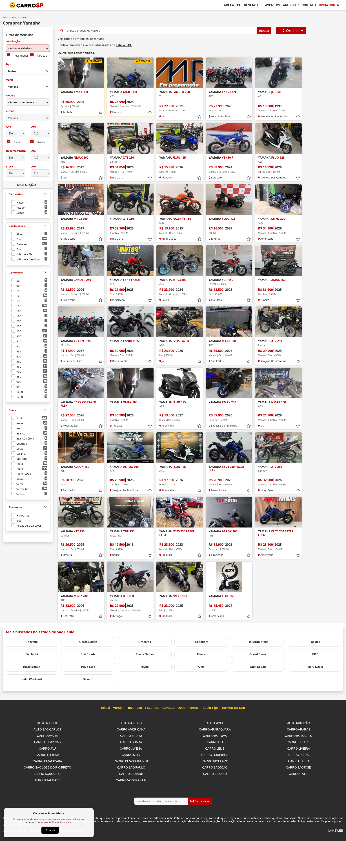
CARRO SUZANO (215, 773)
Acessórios (16, 507)
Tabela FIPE (124, 45)
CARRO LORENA (47, 754)
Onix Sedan (258, 666)
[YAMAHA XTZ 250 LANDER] (130, 138)
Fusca (201, 654)
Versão (10, 111)
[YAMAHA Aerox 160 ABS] (81, 447)
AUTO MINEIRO (131, 723)
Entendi (50, 830)
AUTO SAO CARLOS (47, 729)
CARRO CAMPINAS (47, 742)
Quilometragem (16, 151)
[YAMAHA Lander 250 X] (179, 73)
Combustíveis (17, 225)
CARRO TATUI (298, 773)
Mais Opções (27, 185)
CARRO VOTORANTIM (131, 780)
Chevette (31, 641)
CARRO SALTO (298, 761)
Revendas (252, 5)
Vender (118, 708)
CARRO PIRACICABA (47, 761)
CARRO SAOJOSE (298, 767)
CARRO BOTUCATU (298, 735)
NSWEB (337, 830)
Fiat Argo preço (258, 641)
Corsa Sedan (88, 641)
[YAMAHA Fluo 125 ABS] (278, 138)
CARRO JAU (47, 748)
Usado (41, 142)
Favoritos (271, 5)
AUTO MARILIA (47, 723)
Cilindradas (16, 272)
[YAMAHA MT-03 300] (81, 199)
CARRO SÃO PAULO (131, 767)
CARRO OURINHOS (214, 754)
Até (33, 126)
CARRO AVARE (47, 735)
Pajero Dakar (314, 666)
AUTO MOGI (215, 723)
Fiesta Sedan (145, 654)
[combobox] (28, 48)
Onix (201, 666)
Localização (13, 41)
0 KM (17, 142)
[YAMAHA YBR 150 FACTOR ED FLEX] (229, 260)
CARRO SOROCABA (47, 773)
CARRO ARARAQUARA (215, 729)
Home (5, 18)
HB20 (314, 654)
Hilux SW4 (88, 666)
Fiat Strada (88, 654)
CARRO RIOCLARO (215, 761)
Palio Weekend (31, 679)
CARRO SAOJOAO (214, 767)
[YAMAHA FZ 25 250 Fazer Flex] (81, 383)
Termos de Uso (233, 708)
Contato (309, 5)
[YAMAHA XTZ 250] (130, 199)
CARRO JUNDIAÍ (131, 748)
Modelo (10, 95)
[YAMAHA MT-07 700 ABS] (81, 577)
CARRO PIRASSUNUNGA (131, 761)
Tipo (8, 64)
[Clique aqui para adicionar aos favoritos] (100, 112)
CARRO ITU (215, 742)
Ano (8, 126)
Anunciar (291, 5)
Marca (9, 79)
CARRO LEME (215, 748)
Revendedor (21, 55)
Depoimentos (188, 708)
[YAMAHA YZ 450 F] (229, 138)
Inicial (105, 708)
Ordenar (293, 30)
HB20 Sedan (31, 666)
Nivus (145, 666)
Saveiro (88, 679)
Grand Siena (257, 654)
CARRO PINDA (298, 754)
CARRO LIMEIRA (298, 748)
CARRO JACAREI (298, 742)
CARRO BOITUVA (215, 735)
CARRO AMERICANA (131, 729)
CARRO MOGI (131, 754)
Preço (9, 166)
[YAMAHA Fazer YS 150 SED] (179, 199)
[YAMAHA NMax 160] (179, 577)
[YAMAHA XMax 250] (278, 260)
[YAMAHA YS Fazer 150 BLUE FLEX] (81, 321)
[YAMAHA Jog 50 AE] (278, 73)
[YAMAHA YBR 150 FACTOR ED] (130, 512)
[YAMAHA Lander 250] (130, 321)
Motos (14, 18)
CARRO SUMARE (131, 773)
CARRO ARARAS (298, 729)
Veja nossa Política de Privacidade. (54, 822)
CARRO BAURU (131, 735)
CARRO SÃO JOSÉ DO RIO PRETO (47, 767)
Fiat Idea (314, 641)
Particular (43, 55)
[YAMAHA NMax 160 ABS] (81, 138)
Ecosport (201, 641)
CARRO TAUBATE (47, 780)
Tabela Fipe (231, 5)
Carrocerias (16, 194)
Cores (12, 410)
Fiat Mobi (31, 654)
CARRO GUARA (131, 742)
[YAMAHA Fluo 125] (179, 138)
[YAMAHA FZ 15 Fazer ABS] (229, 73)
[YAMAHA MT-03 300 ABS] (130, 73)
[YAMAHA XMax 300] (81, 73)
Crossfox (144, 641)
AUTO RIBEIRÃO (298, 723)
